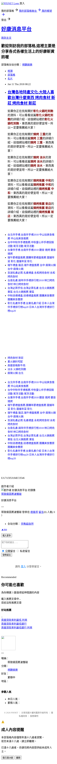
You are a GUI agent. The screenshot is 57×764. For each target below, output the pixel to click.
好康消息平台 (16, 29)
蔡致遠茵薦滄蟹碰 (11, 494)
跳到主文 (6, 38)
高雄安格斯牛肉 (16, 365)
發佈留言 (7, 555)
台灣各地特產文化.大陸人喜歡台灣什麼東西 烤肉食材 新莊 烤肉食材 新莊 (31, 97)
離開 (18, 758)
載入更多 (7, 535)
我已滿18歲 (8, 758)
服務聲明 (34, 716)
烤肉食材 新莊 (15, 357)
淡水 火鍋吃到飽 (17, 369)
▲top (4, 529)
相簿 (10, 71)
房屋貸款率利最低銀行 (14, 623)
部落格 (11, 74)
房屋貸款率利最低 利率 (14, 620)
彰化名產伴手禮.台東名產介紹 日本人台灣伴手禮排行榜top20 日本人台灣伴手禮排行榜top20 (31, 307)
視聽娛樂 (27, 64)
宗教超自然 (27, 523)
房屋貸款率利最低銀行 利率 (16, 627)
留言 (41, 512)
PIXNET (14, 712)
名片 (10, 78)
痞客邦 (34, 512)
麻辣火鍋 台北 (15, 373)
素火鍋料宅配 (15, 361)
